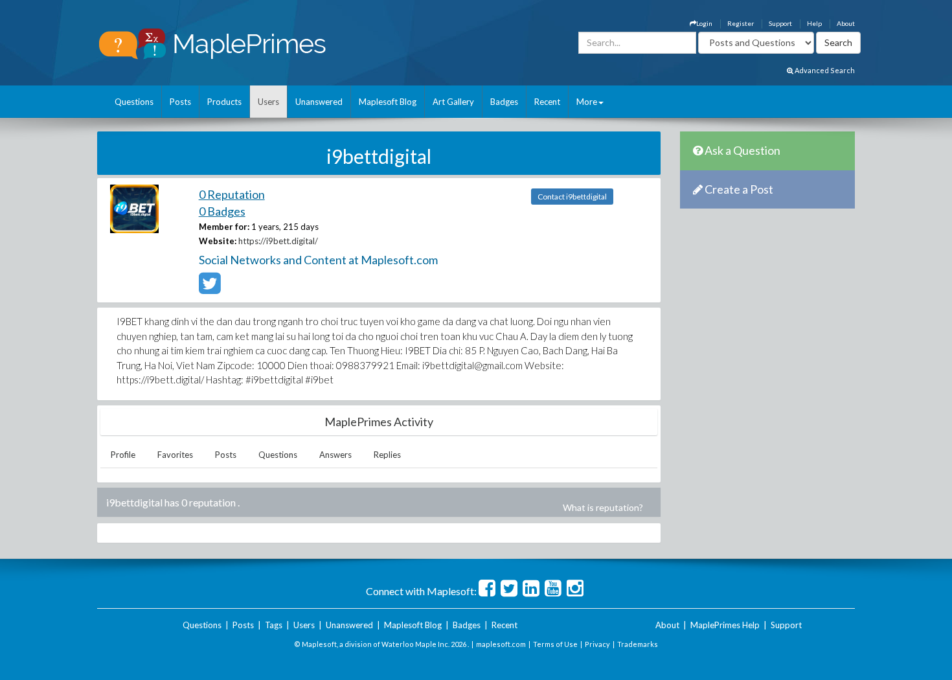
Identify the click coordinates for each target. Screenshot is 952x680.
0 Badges (222, 211)
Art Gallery (453, 101)
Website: (217, 241)
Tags (273, 625)
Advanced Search (824, 70)
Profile (123, 454)
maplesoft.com (501, 644)
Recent (547, 101)
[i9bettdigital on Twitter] (209, 289)
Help (814, 23)
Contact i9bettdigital (572, 196)
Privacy (597, 644)
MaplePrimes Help (725, 625)
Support (780, 23)
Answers (335, 454)
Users (268, 101)
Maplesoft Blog (387, 101)
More (586, 101)
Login (704, 23)
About (846, 23)
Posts (180, 101)
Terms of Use (555, 644)
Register (740, 23)
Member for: (224, 226)
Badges (504, 101)
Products (224, 101)
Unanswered (319, 101)
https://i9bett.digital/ (278, 241)
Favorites (175, 454)
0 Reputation (232, 194)
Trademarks (637, 644)
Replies (387, 454)
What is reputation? (603, 507)
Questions (134, 101)
